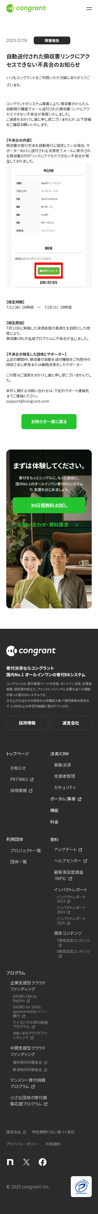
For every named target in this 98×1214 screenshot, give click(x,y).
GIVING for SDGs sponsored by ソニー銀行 (30, 1011)
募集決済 (62, 765)
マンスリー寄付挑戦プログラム (27, 1083)
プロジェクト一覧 (25, 850)
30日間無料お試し (49, 505)
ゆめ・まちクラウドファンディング (30, 1035)
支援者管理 (64, 776)
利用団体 (14, 839)
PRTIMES (19, 779)
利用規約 (53, 1143)
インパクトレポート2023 (71, 899)
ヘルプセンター (68, 860)
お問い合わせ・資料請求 (43, 524)
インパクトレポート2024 (71, 909)
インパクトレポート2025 (71, 920)
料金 (54, 821)
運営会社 (70, 723)
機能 (54, 810)
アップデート (65, 849)
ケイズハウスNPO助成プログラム (30, 1024)
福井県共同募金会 (27, 1062)
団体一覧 (18, 861)
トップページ (17, 753)
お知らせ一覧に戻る (49, 421)
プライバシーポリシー (23, 1143)
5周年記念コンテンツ (73, 951)
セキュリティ (65, 787)
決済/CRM (59, 753)
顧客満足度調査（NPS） (68, 875)
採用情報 (27, 723)
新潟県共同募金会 (27, 1069)
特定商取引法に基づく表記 (53, 1131)
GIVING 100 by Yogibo (25, 998)
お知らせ (18, 768)
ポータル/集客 (63, 799)
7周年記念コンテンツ (73, 940)
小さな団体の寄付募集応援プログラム (28, 1100)
